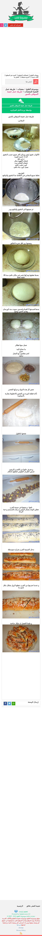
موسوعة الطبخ (32, 89)
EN (2, 25)
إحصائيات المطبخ (23, 75)
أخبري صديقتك (25, 77)
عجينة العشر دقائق (33, 906)
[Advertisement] (21, 50)
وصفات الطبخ (34, 75)
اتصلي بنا (16, 77)
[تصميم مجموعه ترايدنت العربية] (21, 911)
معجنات (21, 89)
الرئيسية (20, 906)
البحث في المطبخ (11, 75)
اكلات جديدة (35, 77)
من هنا (19, 925)
